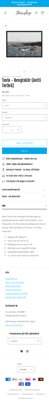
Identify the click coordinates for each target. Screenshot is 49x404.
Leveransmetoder (13, 289)
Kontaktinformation (26, 398)
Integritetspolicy (13, 394)
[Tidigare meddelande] (5, 4)
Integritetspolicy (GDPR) (16, 293)
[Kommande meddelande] (44, 4)
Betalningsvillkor (13, 286)
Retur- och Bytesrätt (14, 282)
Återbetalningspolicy (32, 390)
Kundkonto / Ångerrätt (15, 297)
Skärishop (18, 390)
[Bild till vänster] (19, 72)
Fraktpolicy (40, 394)
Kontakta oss (11, 278)
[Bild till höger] (30, 72)
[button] (5, 13)
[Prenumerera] (38, 341)
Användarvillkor (28, 394)
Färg (4, 100)
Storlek (4, 112)
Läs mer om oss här (14, 325)
